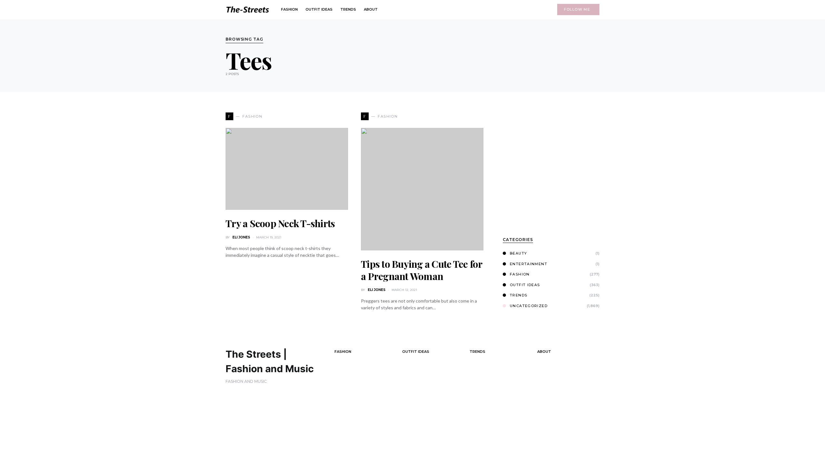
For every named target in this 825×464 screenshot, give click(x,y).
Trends (518, 295)
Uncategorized (529, 306)
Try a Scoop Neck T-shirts (280, 223)
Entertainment (528, 264)
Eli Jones (241, 237)
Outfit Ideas (525, 285)
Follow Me (577, 9)
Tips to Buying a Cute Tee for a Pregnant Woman (421, 270)
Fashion (520, 274)
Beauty (518, 253)
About (544, 351)
